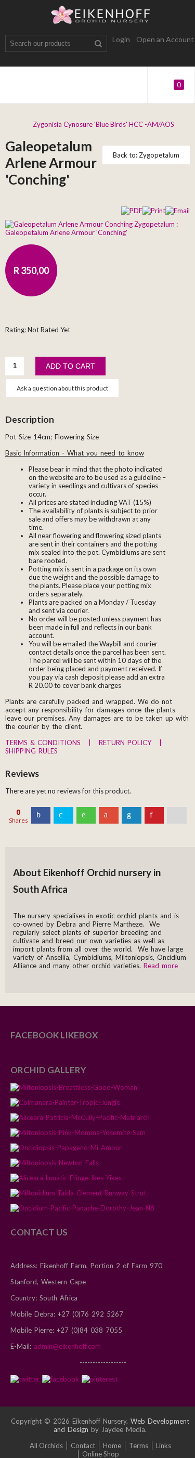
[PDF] (131, 209)
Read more (161, 965)
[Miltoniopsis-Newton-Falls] (54, 1166)
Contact (83, 1445)
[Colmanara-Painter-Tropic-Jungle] (65, 1105)
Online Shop (100, 1454)
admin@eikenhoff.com (67, 1346)
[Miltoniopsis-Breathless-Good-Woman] (73, 1090)
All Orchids (46, 1445)
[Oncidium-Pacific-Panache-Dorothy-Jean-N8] (82, 1211)
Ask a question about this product (62, 388)
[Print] (153, 209)
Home (112, 1445)
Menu (15, 85)
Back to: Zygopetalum (146, 155)
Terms (138, 1445)
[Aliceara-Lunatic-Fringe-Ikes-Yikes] (66, 1181)
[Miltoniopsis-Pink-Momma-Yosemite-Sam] (78, 1135)
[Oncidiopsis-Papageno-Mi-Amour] (66, 1150)
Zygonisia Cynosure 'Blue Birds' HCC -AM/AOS (103, 124)
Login (121, 39)
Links (163, 1445)
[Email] (177, 209)
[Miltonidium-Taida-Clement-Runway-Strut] (78, 1196)
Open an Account (165, 39)
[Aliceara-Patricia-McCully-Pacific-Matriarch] (80, 1120)
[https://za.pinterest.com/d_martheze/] (100, 1378)
